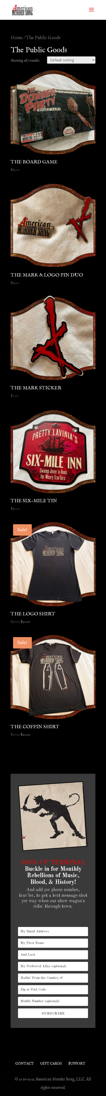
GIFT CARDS (51, 1063)
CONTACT (24, 1063)
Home (16, 38)
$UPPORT (76, 1063)
